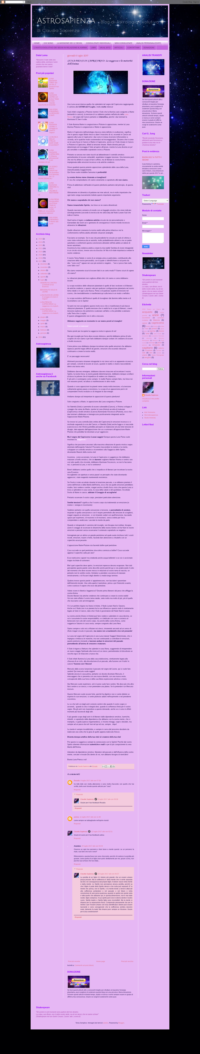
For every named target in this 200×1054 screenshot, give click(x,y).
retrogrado (156, 345)
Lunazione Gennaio (157, 336)
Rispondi (77, 790)
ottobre (43, 270)
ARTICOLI (118, 47)
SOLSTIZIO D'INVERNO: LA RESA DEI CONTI (54, 112)
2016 (41, 337)
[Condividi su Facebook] (111, 766)
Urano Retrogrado (158, 355)
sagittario (147, 347)
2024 (41, 239)
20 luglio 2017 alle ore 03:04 (92, 846)
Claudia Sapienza (87, 799)
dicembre (44, 264)
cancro (144, 323)
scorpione (149, 350)
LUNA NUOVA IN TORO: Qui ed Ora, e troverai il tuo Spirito (54, 83)
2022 (41, 245)
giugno (43, 317)
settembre (44, 274)
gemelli (154, 329)
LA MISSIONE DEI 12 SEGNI (69, 43)
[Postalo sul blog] (106, 766)
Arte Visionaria (149, 412)
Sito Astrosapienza (151, 415)
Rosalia (77, 781)
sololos (105, 1023)
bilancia (156, 320)
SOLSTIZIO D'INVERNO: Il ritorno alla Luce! (54, 220)
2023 (41, 242)
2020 (41, 252)
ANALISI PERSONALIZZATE (148, 43)
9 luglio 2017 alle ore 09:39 (108, 799)
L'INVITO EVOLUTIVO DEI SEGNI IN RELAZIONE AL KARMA (60, 47)
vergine (147, 357)
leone (161, 331)
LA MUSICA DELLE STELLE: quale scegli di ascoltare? (54, 141)
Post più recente (74, 961)
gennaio (43, 333)
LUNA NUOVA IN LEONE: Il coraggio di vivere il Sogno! (53, 127)
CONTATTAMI (133, 47)
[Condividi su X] (108, 766)
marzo (42, 327)
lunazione (145, 336)
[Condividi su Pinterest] (113, 766)
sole (143, 353)
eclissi (162, 326)
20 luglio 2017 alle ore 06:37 (108, 874)
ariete (155, 315)
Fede (146, 328)
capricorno (158, 322)
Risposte (79, 795)
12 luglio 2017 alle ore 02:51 (102, 832)
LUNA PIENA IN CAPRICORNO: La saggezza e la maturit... (49, 304)
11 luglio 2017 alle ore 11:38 (90, 817)
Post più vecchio (127, 961)
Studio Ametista (150, 418)
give (145, 331)
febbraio (43, 330)
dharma (155, 326)
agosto (43, 277)
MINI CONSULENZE (123, 43)
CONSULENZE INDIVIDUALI (98, 43)
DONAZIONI (149, 47)
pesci (159, 343)
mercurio (149, 338)
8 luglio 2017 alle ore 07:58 (91, 781)
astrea (76, 817)
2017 (41, 261)
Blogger (121, 1023)
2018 (41, 258)
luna (147, 333)
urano (144, 355)
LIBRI (93, 47)
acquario (147, 311)
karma (152, 331)
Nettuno (155, 340)
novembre (44, 267)
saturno (161, 348)
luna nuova (157, 333)
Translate (160, 204)
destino (148, 326)
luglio (42, 280)
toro (151, 353)
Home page (100, 961)
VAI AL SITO (105, 47)
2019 (41, 255)
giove (162, 328)
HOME (37, 43)
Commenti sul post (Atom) (84, 965)
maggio (43, 320)
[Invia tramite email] (103, 766)
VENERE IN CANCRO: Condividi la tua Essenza (48, 285)
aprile (42, 324)
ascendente (146, 318)
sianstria (158, 350)
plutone (144, 345)
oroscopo (152, 342)
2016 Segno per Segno (151, 309)
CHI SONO (48, 43)
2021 (41, 248)
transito (159, 353)
